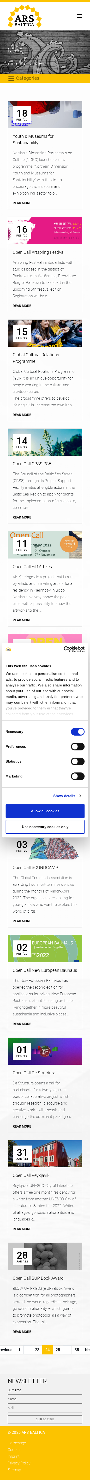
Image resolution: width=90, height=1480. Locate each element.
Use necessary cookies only (45, 827)
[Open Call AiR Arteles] (45, 544)
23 (37, 1350)
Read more (22, 203)
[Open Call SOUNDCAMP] (45, 845)
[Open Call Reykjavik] (45, 1153)
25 (58, 1350)
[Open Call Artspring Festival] (45, 230)
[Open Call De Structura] (45, 1051)
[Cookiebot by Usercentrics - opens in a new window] (64, 649)
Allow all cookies (45, 811)
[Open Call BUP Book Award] (45, 1256)
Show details (64, 796)
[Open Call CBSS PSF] (45, 442)
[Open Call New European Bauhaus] (45, 948)
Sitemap (14, 1470)
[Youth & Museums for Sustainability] (45, 114)
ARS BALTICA (16, 64)
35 (77, 1350)
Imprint (13, 1456)
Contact (14, 1449)
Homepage (17, 1443)
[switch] (77, 746)
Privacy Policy (19, 1463)
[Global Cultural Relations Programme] (45, 333)
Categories (27, 78)
